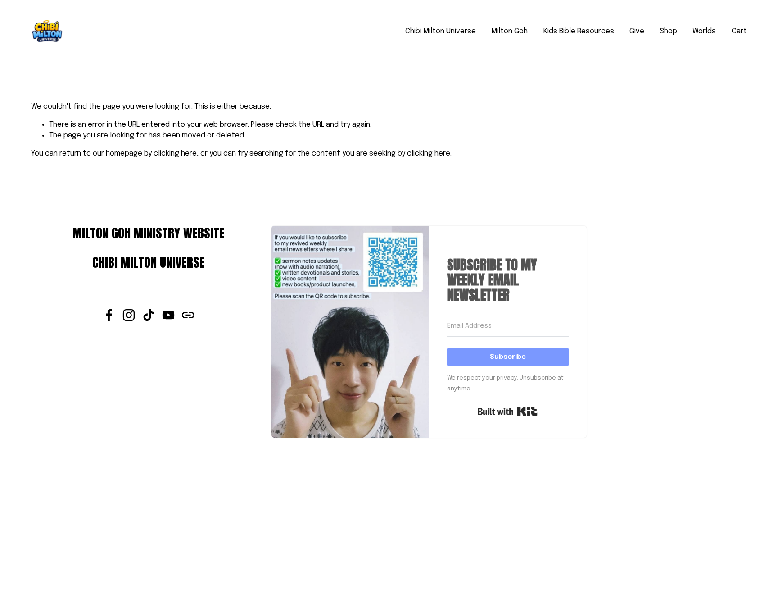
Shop (668, 31)
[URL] (188, 315)
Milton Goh (509, 31)
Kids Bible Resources (578, 31)
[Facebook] (109, 315)
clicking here (175, 153)
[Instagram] (128, 315)
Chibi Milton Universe (440, 31)
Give (636, 31)
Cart (739, 31)
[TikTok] (148, 315)
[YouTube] (168, 315)
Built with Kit (508, 411)
